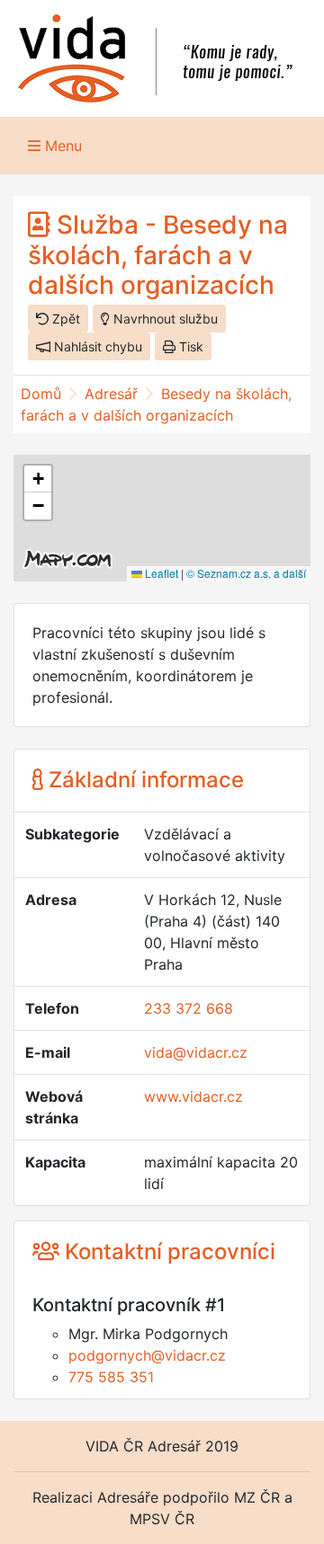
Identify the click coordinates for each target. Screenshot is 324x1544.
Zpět (64, 318)
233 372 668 (188, 1008)
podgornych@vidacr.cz (147, 1355)
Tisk (189, 346)
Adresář (111, 394)
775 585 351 (111, 1377)
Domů (41, 394)
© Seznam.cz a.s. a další (246, 573)
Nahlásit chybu (96, 346)
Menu (61, 146)
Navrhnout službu (164, 318)
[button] (37, 479)
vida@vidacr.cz (196, 1052)
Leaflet (160, 573)
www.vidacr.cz (193, 1096)
